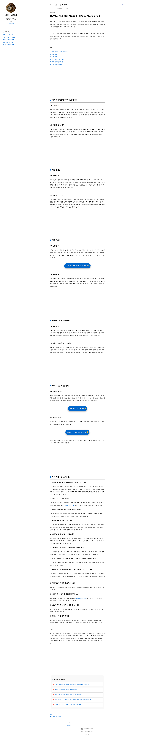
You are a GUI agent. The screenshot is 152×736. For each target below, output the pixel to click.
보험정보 (11, 44)
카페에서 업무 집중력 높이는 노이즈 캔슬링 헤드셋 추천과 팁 (72, 684)
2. (50, 170)
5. (50, 386)
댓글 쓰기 (69, 725)
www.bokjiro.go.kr (70, 505)
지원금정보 (58, 716)
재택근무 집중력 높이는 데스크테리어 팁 (66, 689)
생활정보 (5, 34)
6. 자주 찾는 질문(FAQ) (56, 64)
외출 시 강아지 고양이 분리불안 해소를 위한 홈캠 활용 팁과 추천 (73, 699)
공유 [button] (51, 714)
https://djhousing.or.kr (81, 598)
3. (50, 240)
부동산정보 (52, 716)
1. (50, 100)
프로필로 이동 (10, 23)
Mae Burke (90, 731)
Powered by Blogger (88, 728)
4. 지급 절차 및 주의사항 (57, 59)
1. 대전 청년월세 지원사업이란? (59, 51)
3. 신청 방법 (53, 56)
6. (50, 477)
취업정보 (10, 42)
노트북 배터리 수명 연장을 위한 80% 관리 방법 (68, 704)
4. (50, 320)
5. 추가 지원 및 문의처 (56, 62)
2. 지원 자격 (53, 54)
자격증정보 (6, 44)
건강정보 (5, 42)
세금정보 (11, 39)
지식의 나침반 (61, 5)
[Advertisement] (77, 82)
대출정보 (10, 34)
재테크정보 (6, 39)
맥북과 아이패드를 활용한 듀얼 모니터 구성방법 (68, 694)
